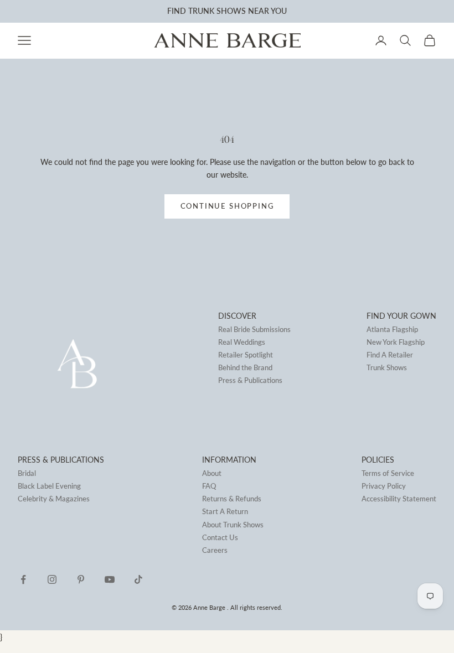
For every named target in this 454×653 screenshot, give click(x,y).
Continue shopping (227, 205)
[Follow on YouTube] (109, 579)
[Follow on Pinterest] (80, 579)
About (211, 473)
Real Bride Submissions (254, 329)
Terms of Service (388, 473)
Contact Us (220, 537)
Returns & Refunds (231, 498)
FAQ (209, 485)
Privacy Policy (384, 485)
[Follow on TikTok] (138, 579)
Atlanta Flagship (392, 329)
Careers (215, 550)
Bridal (27, 473)
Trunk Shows (387, 367)
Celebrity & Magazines (54, 498)
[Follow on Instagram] (52, 579)
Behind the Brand (245, 367)
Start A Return (225, 511)
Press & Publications (250, 380)
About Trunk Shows (233, 524)
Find (176, 10)
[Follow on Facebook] (23, 579)
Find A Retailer (390, 354)
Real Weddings (241, 342)
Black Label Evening (49, 485)
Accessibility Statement (399, 498)
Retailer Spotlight (245, 354)
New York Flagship (396, 342)
